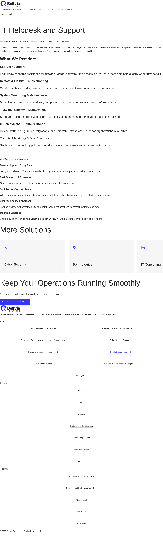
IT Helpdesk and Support (120, 352)
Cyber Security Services (120, 340)
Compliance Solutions (43, 364)
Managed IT (81, 376)
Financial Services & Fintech (81, 477)
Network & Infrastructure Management (120, 364)
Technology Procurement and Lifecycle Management (43, 340)
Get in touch (7, 14)
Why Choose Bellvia (81, 449)
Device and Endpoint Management (43, 352)
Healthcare (81, 512)
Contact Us (81, 461)
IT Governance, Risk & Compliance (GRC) (120, 328)
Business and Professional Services (81, 488)
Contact (81, 414)
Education (81, 524)
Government (81, 500)
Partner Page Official (81, 438)
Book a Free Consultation (13, 302)
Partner (81, 402)
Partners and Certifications (81, 426)
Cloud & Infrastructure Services (43, 328)
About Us (81, 391)
